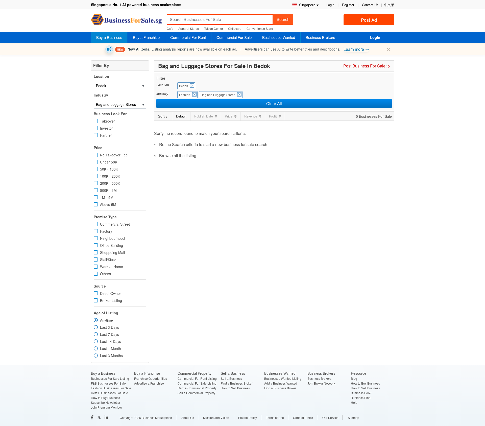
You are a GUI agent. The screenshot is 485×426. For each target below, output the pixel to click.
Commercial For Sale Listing (197, 383)
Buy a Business (109, 37)
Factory (106, 231)
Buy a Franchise (146, 37)
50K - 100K (109, 169)
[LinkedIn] (107, 417)
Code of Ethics (303, 417)
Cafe (170, 28)
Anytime (106, 320)
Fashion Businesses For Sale (111, 388)
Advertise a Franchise (149, 383)
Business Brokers (320, 37)
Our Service (330, 417)
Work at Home (111, 266)
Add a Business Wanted (280, 383)
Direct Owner (110, 293)
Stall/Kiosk (108, 259)
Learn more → (356, 49)
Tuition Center (213, 28)
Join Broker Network (321, 383)
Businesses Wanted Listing (282, 378)
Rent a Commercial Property (197, 388)
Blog (354, 378)
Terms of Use (275, 417)
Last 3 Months (111, 355)
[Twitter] (99, 417)
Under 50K (108, 161)
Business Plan (361, 397)
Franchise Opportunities (150, 378)
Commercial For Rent (188, 37)
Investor (106, 128)
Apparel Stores (188, 28)
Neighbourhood (112, 238)
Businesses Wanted (278, 37)
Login (330, 4)
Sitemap (353, 417)
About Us (187, 417)
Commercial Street (115, 224)
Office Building (111, 245)
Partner (106, 135)
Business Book (361, 393)
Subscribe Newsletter (105, 402)
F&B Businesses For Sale (108, 383)
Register (348, 4)
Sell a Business (231, 378)
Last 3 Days (109, 327)
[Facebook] (92, 417)
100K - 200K (110, 176)
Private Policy (247, 417)
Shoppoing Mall (112, 252)
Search (283, 19)
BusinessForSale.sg (126, 21)
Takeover (107, 121)
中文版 (389, 4)
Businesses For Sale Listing (110, 378)
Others (105, 273)
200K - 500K (110, 183)
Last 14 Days (110, 341)
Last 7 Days (109, 334)
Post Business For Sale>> (366, 66)
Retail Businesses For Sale (109, 393)
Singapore (306, 4)
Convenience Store (260, 28)
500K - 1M (108, 190)
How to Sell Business (235, 388)
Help (354, 402)
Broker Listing (111, 300)
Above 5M (108, 204)
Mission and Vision (216, 417)
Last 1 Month (110, 348)
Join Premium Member (106, 407)
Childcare (234, 28)
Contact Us (370, 4)
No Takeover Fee (114, 154)
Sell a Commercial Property (196, 393)
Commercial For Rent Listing (197, 378)
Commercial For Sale (234, 37)
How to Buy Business (105, 397)
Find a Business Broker (237, 383)
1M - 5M (106, 197)
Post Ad (369, 19)
